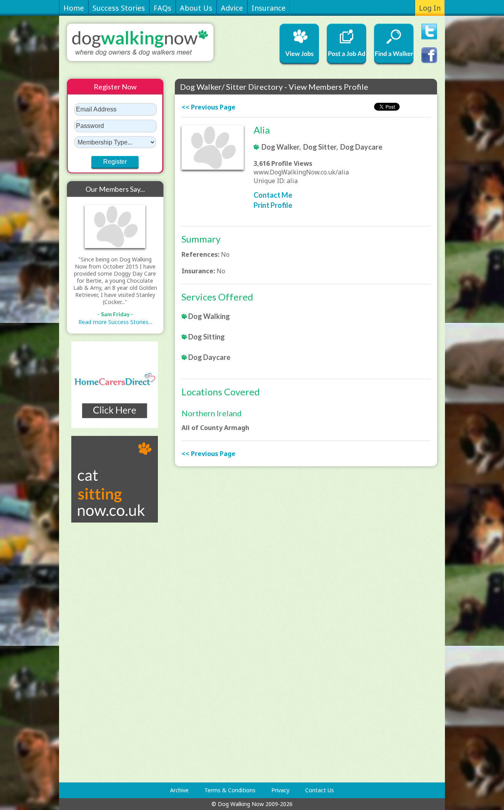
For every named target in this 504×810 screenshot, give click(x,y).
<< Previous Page (208, 107)
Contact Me (273, 195)
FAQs (162, 8)
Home (73, 8)
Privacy (280, 790)
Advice (232, 8)
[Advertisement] (98, 652)
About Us (196, 8)
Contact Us (319, 790)
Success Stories (119, 8)
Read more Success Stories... (115, 322)
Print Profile (273, 205)
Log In (430, 8)
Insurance (268, 8)
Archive (179, 790)
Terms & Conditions (230, 790)
